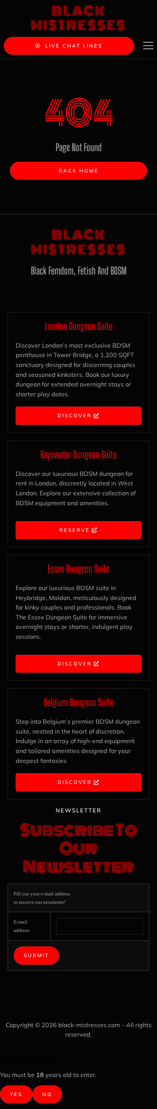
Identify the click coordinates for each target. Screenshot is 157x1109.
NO (47, 1094)
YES (16, 1094)
